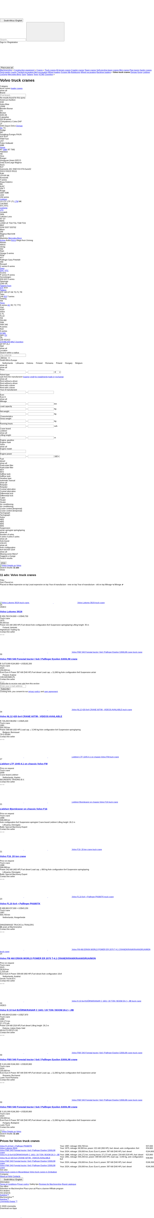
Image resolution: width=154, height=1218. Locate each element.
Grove (139, 72)
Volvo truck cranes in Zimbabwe (43, 1172)
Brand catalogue (69, 1184)
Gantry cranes (146, 70)
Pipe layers (134, 70)
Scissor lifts (66, 72)
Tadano (30, 74)
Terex (36, 74)
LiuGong (3, 74)
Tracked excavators (25, 72)
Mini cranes (124, 70)
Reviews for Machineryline (50, 1184)
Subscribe (5, 689)
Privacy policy (23, 1184)
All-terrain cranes (63, 70)
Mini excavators (41, 72)
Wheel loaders (54, 72)
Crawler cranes (77, 70)
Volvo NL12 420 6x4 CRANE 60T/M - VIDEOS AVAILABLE (31, 716)
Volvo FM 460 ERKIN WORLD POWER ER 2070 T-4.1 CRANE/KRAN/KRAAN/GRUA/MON (48, 958)
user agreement (51, 691)
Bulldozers (75, 72)
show (3, 563)
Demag (134, 72)
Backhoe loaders (103, 72)
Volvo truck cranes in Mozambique (15, 1172)
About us (4, 1176)
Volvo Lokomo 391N (11, 611)
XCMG (42, 74)
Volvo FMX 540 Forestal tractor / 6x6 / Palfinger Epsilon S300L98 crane (38, 659)
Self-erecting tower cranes (107, 70)
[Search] (45, 31)
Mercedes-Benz (14, 74)
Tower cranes (90, 70)
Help (10, 1176)
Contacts (16, 1176)
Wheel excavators (88, 72)
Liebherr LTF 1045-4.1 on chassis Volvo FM (24, 764)
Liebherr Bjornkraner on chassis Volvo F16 (23, 809)
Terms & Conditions (8, 1184)
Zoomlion (49, 74)
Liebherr (146, 72)
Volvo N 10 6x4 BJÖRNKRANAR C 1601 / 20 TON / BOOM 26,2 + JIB (37, 1010)
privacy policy (34, 691)
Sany (24, 74)
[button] (77, 54)
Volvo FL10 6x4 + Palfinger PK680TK (20, 903)
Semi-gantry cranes (8, 72)
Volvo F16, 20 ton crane (13, 856)
